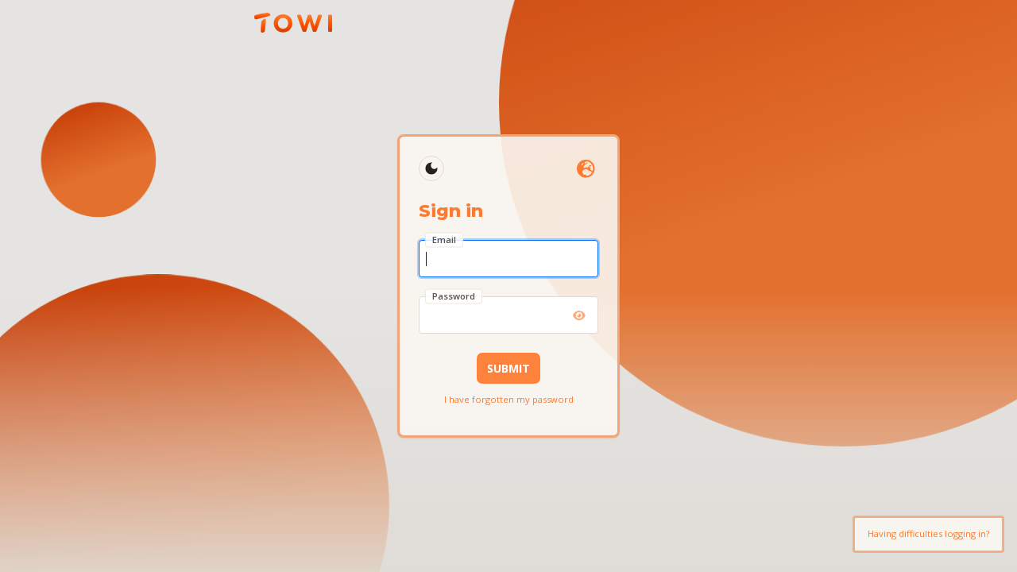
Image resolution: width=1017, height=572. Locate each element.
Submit (508, 368)
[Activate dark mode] (431, 169)
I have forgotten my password (509, 399)
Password (453, 296)
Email (444, 239)
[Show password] (579, 315)
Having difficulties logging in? (928, 533)
